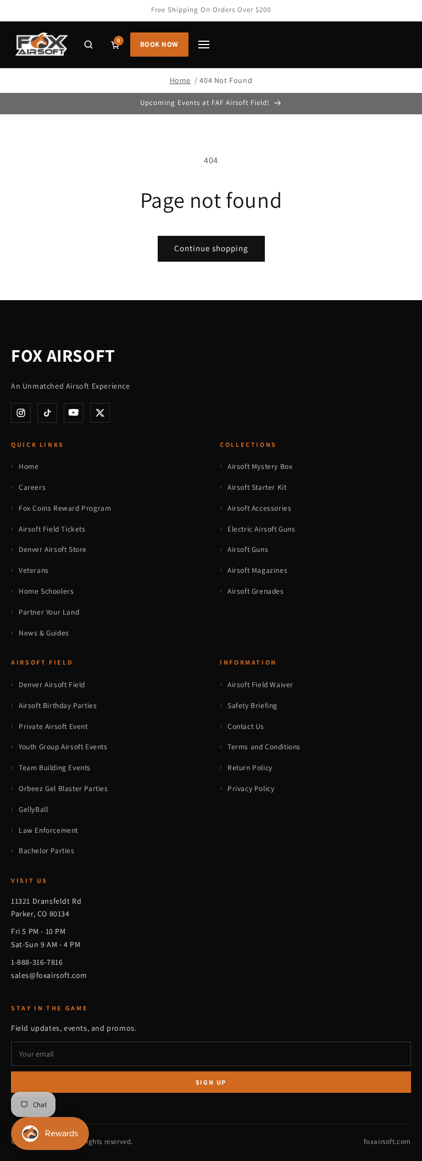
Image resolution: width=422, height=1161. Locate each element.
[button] (88, 45)
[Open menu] (204, 45)
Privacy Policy (250, 788)
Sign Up (211, 1082)
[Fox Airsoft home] (41, 44)
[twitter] (100, 413)
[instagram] (21, 413)
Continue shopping (211, 248)
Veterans (34, 570)
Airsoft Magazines (257, 570)
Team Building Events (55, 767)
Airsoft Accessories (259, 508)
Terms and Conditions (264, 746)
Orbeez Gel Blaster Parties (63, 788)
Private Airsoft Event (53, 726)
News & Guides (44, 633)
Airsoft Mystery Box (259, 466)
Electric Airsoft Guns (261, 529)
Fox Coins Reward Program (65, 508)
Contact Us (245, 726)
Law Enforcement (48, 830)
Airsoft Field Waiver (260, 684)
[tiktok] (47, 413)
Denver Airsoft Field (52, 684)
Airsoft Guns (247, 549)
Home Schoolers (46, 591)
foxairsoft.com (387, 1141)
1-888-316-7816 (37, 962)
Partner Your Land (49, 612)
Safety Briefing (252, 705)
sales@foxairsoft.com (49, 975)
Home (180, 80)
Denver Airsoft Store (53, 549)
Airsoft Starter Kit (256, 487)
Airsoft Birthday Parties (58, 705)
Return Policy (250, 767)
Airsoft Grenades (255, 591)
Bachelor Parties (47, 850)
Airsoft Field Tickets (52, 529)
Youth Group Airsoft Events (63, 746)
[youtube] (74, 413)
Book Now (159, 44)
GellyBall (33, 809)
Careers (32, 487)
